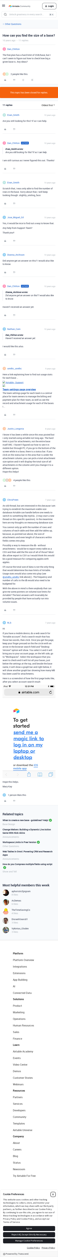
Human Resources (23, 1025)
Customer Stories (23, 1078)
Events (17, 1058)
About (16, 1143)
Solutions (18, 999)
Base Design (9, 824)
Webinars (18, 1084)
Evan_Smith (13, 114)
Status (17, 1162)
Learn (16, 1045)
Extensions (19, 973)
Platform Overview (23, 960)
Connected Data (22, 993)
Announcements (11, 836)
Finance (17, 1038)
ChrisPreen (12, 499)
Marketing (18, 1012)
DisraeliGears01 (20, 919)
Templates (19, 1123)
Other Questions (13, 24)
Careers (17, 1149)
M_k (9, 622)
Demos (17, 1071)
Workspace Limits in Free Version (19, 842)
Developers (19, 1110)
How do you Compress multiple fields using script (27, 864)
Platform (18, 953)
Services (18, 1104)
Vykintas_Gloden (20, 928)
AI (14, 986)
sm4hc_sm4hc (14, 368)
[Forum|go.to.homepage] (19, 6)
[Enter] (5, 14)
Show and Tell (10, 871)
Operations (19, 1019)
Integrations (20, 966)
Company (18, 1136)
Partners (18, 1097)
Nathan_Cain (13, 329)
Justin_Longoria (15, 428)
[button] (3, 6)
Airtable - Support (15, 382)
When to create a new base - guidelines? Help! (25, 820)
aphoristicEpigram (21, 891)
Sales (16, 1032)
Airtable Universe (22, 1130)
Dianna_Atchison (15, 254)
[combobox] (29, 14)
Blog (15, 1156)
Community (19, 1117)
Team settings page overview (19, 389)
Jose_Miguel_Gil (15, 217)
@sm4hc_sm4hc (11, 576)
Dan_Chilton (13, 49)
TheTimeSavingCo (21, 909)
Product (17, 1005)
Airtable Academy (23, 1051)
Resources (19, 1090)
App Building (20, 979)
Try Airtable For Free (24, 1176)
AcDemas (16, 900)
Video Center (20, 1064)
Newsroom (19, 1169)
